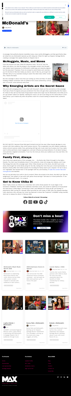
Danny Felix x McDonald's (35, 323)
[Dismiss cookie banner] (65, 5)
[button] (5, 47)
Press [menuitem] (49, 363)
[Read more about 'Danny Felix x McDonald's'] (35, 307)
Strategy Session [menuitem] (6, 368)
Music (28, 283)
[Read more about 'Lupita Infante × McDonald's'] (12, 307)
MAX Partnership (7, 30)
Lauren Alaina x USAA (57, 267)
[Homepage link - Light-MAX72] (9, 381)
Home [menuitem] (3, 361)
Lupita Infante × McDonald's (9, 324)
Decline (60, 17)
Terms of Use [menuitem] (13, 383)
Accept (49, 17)
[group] (35, 48)
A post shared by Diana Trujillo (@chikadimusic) (21, 141)
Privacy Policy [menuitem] (5, 383)
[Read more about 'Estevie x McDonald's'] (58, 307)
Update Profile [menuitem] (29, 361)
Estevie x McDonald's (56, 323)
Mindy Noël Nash (10, 271)
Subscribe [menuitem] (50, 371)
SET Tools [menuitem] (27, 363)
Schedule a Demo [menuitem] (30, 366)
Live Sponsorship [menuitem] (6, 366)
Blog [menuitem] (49, 361)
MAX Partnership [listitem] (8, 339)
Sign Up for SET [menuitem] (29, 368)
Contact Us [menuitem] (51, 368)
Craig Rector (7, 27)
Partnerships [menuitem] (5, 363)
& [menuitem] (9, 383)
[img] (63, 47)
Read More (18, 288)
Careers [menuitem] (50, 366)
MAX (7, 327)
